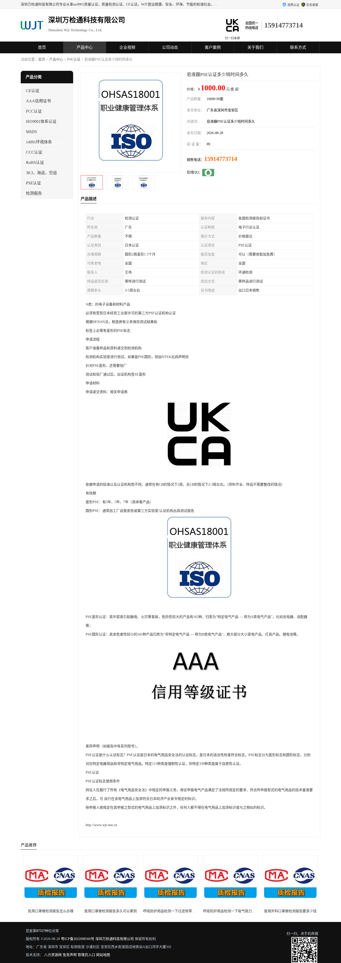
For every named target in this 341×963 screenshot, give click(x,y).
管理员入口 (86, 955)
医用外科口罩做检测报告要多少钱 (290, 911)
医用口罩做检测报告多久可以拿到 (110, 911)
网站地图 (103, 955)
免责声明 (70, 955)
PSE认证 (73, 59)
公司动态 (170, 47)
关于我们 (255, 47)
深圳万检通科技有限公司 (114, 939)
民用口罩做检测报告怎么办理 (50, 911)
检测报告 (34, 193)
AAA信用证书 (38, 101)
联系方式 (298, 47)
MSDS (31, 132)
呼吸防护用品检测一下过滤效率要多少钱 (174, 911)
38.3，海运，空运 (41, 173)
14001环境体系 (39, 142)
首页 (42, 47)
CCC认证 (34, 152)
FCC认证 (34, 111)
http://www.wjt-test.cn (101, 825)
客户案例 (213, 47)
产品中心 (85, 47)
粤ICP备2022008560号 (77, 939)
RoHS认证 (35, 162)
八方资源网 (53, 955)
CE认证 (32, 91)
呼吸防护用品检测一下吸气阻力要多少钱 (234, 911)
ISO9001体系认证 (41, 121)
